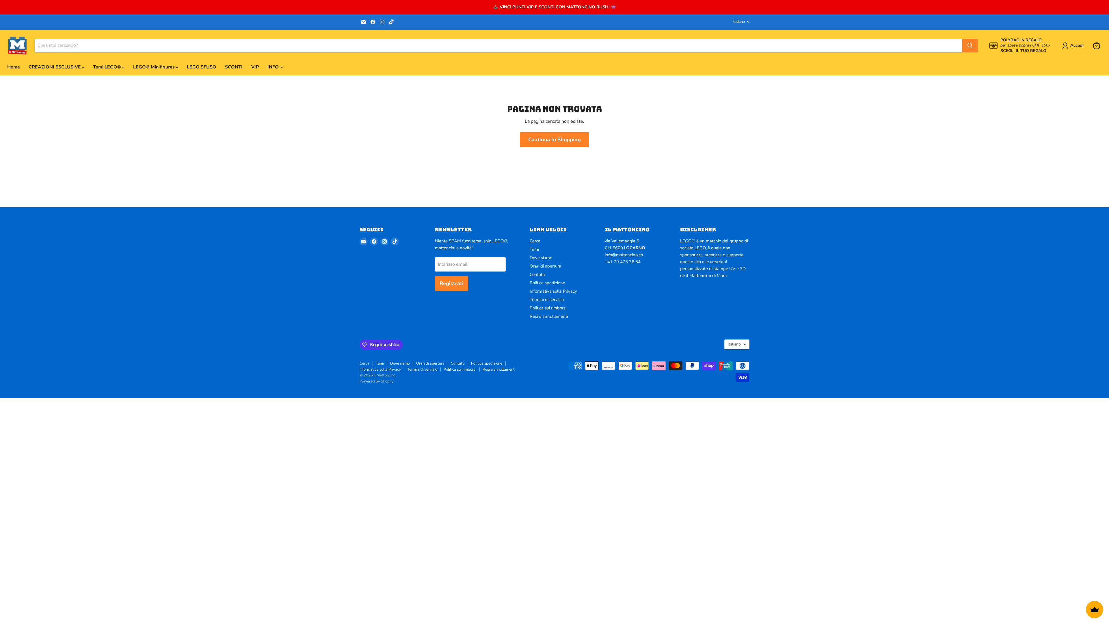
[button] (1074, 45)
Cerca (535, 241)
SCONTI (234, 67)
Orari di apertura (545, 266)
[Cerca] (970, 45)
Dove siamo (541, 258)
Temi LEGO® (107, 67)
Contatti (537, 274)
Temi (534, 249)
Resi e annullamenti (549, 316)
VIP (255, 67)
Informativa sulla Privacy (553, 291)
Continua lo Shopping (554, 139)
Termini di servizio (547, 299)
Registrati (452, 283)
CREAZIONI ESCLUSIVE (55, 67)
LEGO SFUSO (201, 67)
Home (13, 67)
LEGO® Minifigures (154, 67)
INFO (273, 67)
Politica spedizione (547, 283)
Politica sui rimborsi (548, 308)
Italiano (738, 21)
